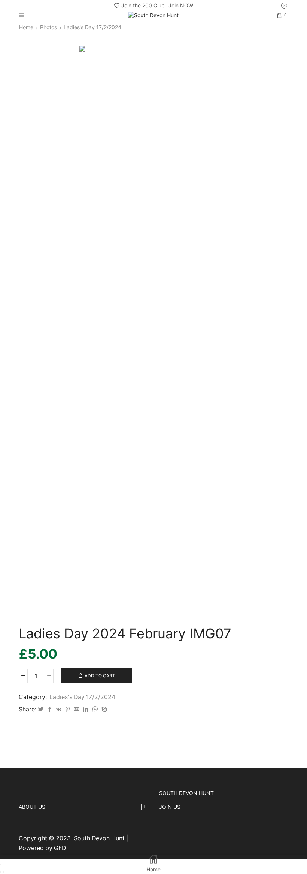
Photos (48, 27)
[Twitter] (40, 709)
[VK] (58, 709)
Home (26, 27)
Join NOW (180, 5)
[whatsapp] (95, 709)
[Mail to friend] (76, 709)
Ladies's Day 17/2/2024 (92, 27)
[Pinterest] (67, 709)
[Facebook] (49, 709)
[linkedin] (85, 709)
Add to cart (100, 675)
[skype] (103, 709)
